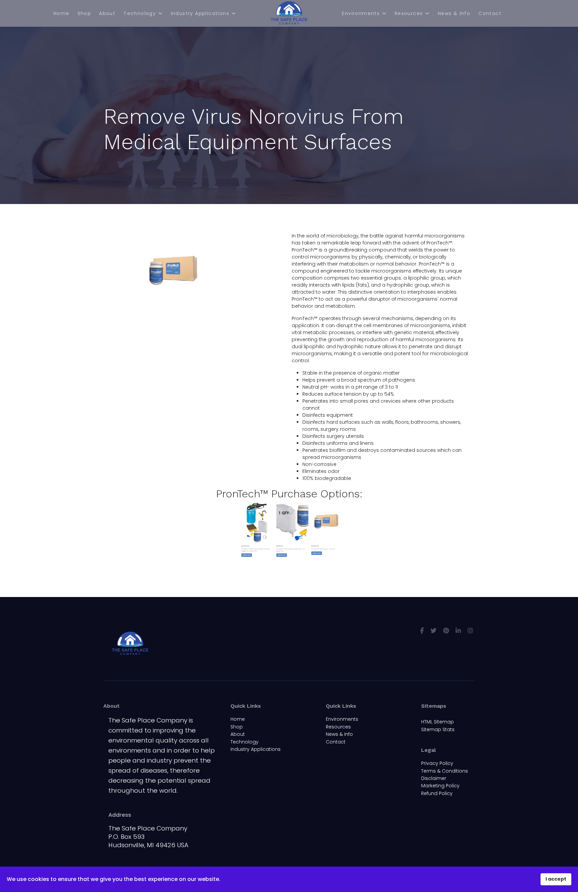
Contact (489, 13)
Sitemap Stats (438, 729)
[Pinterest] (446, 630)
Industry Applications (200, 13)
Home (62, 13)
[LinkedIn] (458, 630)
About (107, 13)
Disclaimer (433, 778)
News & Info (454, 13)
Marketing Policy (440, 785)
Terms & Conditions (444, 771)
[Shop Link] (289, 530)
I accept (556, 879)
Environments (361, 13)
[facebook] (422, 630)
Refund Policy (437, 793)
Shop (84, 13)
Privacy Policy (437, 763)
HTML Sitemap (437, 721)
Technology (139, 13)
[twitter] (433, 630)
